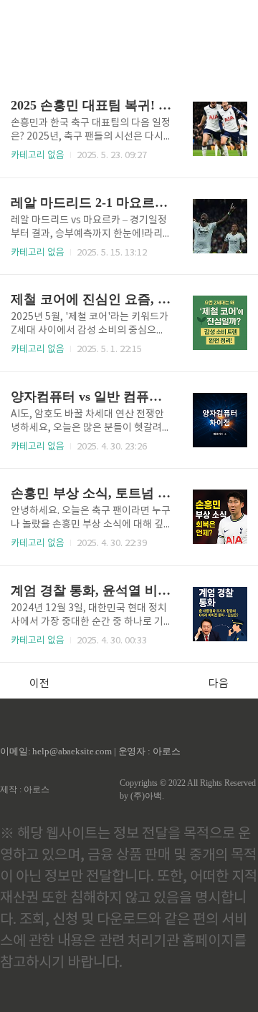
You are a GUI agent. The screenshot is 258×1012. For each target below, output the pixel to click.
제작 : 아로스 (24, 789)
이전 (39, 684)
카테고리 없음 (37, 155)
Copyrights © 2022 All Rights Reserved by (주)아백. (188, 789)
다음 (219, 684)
